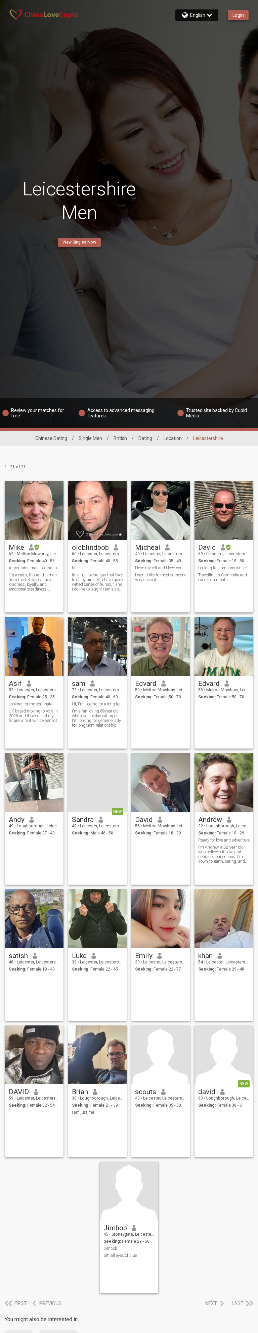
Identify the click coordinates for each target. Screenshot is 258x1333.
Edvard (146, 683)
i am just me (83, 1112)
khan (205, 956)
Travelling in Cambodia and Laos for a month (222, 577)
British (120, 438)
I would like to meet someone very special (160, 577)
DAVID (19, 1092)
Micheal (147, 547)
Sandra (83, 820)
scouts (145, 1092)
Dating (145, 438)
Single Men (90, 438)
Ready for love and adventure (224, 840)
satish (18, 956)
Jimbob (115, 1228)
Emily (144, 956)
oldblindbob (90, 547)
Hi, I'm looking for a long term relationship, (97, 704)
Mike (16, 547)
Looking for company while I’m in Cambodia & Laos (224, 568)
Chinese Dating (51, 438)
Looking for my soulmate (30, 704)
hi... (75, 568)
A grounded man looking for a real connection (34, 568)
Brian (80, 1092)
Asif (15, 683)
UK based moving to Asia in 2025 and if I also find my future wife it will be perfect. (33, 716)
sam (78, 683)
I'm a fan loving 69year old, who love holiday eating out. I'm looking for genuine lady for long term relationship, (96, 718)
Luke (79, 956)
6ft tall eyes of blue (120, 1255)
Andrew (210, 820)
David (207, 547)
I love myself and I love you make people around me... (160, 568)
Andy (17, 820)
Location (173, 438)
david (206, 1092)
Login (238, 15)
